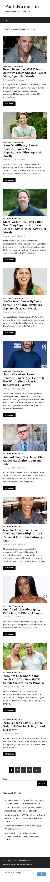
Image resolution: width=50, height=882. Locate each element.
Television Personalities (13, 66)
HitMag (29, 864)
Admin (22, 80)
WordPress (17, 864)
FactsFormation (22, 6)
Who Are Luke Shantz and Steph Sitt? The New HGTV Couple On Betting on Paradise (23, 679)
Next (37, 770)
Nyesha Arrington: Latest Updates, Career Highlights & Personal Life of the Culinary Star (23, 535)
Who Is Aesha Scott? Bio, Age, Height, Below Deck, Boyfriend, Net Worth (24, 726)
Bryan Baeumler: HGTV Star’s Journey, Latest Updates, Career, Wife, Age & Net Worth (25, 73)
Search (6, 779)
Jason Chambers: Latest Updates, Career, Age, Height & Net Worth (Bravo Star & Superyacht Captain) (23, 380)
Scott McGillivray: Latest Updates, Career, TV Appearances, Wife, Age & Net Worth (23, 151)
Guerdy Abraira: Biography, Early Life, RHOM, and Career (22, 611)
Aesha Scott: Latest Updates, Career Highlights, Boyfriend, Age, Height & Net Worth (23, 305)
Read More (8, 102)
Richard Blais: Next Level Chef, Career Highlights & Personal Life (24, 460)
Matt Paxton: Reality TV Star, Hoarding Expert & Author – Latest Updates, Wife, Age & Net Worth (24, 227)
